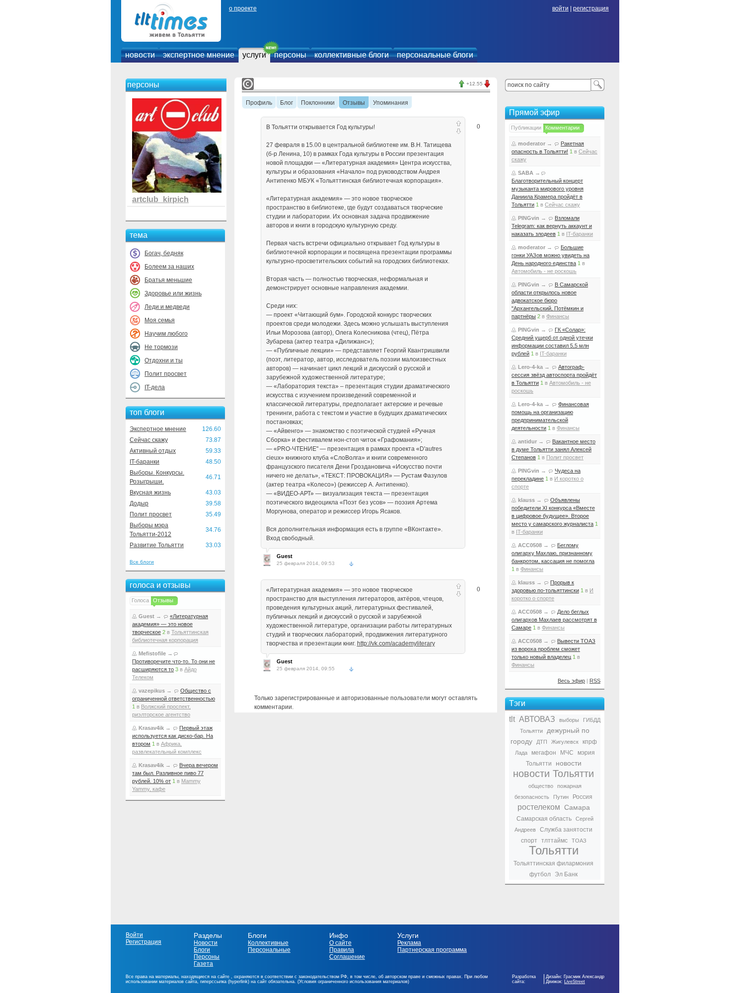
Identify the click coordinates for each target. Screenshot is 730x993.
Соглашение (347, 956)
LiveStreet (574, 981)
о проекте (243, 8)
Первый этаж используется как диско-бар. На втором (172, 736)
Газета (203, 963)
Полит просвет (166, 373)
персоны (290, 55)
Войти (134, 934)
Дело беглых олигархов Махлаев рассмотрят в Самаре (554, 620)
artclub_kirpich (160, 199)
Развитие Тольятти (157, 545)
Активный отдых (153, 450)
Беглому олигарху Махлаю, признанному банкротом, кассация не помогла (552, 553)
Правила (341, 949)
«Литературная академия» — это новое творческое (170, 624)
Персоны (206, 956)
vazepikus (152, 691)
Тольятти (554, 850)
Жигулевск (565, 742)
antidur (527, 441)
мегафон (543, 752)
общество (540, 786)
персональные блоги (435, 55)
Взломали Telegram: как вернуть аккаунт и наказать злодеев (551, 226)
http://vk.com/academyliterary (396, 643)
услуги (254, 55)
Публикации (526, 128)
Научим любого (166, 333)
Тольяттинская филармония (553, 863)
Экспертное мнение (158, 429)
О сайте (340, 942)
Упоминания (390, 103)
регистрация (591, 8)
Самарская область (544, 818)
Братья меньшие (168, 280)
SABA (525, 173)
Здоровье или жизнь (173, 293)
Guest (146, 616)
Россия (582, 796)
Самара (577, 807)
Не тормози (161, 347)
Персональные (269, 949)
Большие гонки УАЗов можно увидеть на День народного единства (550, 255)
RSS (594, 681)
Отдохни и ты (164, 360)
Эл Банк (566, 874)
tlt (512, 719)
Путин (561, 797)
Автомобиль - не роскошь (544, 271)
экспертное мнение (198, 55)
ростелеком (538, 807)
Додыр (139, 503)
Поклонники (318, 103)
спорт (529, 840)
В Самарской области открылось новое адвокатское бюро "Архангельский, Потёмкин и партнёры (549, 300)
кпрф (590, 741)
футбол (540, 874)
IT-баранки (144, 461)
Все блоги (142, 562)
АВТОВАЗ (537, 719)
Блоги (202, 949)
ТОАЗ (579, 841)
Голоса (140, 600)
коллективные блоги (351, 55)
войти (560, 8)
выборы (569, 720)
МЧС (567, 752)
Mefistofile (152, 653)
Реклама (409, 942)
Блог (286, 103)
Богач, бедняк (164, 253)
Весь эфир (571, 681)
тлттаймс (554, 840)
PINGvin (528, 218)
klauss (526, 500)
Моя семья (160, 320)
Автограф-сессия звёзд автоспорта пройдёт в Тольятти (554, 375)
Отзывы (163, 600)
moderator (531, 143)
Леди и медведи (167, 306)
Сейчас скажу (149, 439)
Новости (206, 942)
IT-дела (155, 387)
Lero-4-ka (530, 367)
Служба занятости (566, 829)
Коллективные (268, 942)
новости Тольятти (553, 773)
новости (140, 55)
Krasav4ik (151, 728)
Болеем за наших (169, 266)
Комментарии (562, 128)
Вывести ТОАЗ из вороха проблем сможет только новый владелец (553, 649)
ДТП (541, 742)
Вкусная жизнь (150, 492)
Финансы (557, 316)
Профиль (259, 103)
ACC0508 (530, 545)
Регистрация (143, 941)
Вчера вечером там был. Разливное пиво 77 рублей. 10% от (175, 773)
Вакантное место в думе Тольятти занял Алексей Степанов (553, 449)
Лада (521, 753)
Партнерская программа (432, 949)
